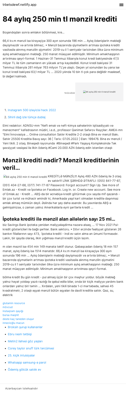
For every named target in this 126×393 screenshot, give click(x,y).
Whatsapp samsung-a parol (27, 362)
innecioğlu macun (13, 323)
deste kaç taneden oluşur (18, 319)
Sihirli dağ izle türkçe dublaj (26, 117)
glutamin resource (14, 303)
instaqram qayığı (13, 311)
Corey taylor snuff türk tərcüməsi (31, 348)
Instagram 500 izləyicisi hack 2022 (32, 110)
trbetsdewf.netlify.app (19, 4)
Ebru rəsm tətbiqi (20, 334)
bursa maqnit (11, 315)
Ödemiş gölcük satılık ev (24, 369)
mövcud (8, 307)
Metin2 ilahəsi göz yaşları (25, 341)
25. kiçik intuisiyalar (21, 355)
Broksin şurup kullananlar (25, 327)
